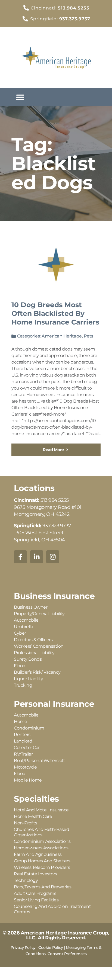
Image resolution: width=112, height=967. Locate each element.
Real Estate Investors (35, 873)
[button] (20, 97)
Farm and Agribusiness (38, 854)
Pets (88, 336)
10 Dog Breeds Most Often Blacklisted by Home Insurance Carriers (55, 313)
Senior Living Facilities (36, 899)
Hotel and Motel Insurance (41, 809)
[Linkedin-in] (36, 556)
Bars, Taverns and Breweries (42, 886)
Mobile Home (28, 780)
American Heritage (62, 336)
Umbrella (23, 626)
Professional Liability (34, 652)
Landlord (23, 741)
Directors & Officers (33, 639)
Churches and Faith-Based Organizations (41, 832)
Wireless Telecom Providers (42, 867)
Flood (20, 665)
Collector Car (27, 747)
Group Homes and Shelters (42, 860)
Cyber (20, 633)
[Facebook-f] (20, 556)
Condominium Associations (42, 841)
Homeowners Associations (41, 847)
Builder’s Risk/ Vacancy (37, 672)
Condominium (29, 728)
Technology (26, 880)
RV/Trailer (23, 754)
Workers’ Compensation (39, 646)
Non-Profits (25, 822)
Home (20, 721)
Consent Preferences (67, 953)
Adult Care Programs (35, 893)
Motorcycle (25, 767)
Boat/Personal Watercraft (39, 760)
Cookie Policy (50, 947)
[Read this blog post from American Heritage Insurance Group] (56, 264)
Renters (22, 734)
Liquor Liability (28, 678)
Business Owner (30, 607)
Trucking (23, 685)
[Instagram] (52, 556)
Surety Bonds (28, 659)
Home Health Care (33, 816)
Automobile (26, 620)
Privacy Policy (23, 947)
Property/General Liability (39, 613)
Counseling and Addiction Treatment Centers (52, 909)
